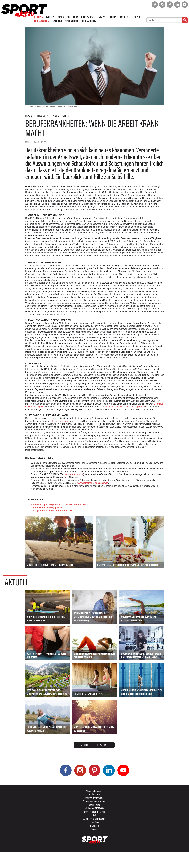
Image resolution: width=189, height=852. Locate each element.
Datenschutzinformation (94, 798)
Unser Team (94, 822)
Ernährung (57, 21)
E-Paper (136, 17)
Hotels (113, 17)
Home (28, 116)
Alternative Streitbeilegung (94, 818)
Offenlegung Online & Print (94, 811)
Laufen (50, 17)
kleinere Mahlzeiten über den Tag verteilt (125, 407)
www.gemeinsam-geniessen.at (92, 483)
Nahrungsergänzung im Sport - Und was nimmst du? (58, 505)
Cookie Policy (94, 805)
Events (124, 17)
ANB (94, 815)
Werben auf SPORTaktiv (94, 808)
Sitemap (94, 829)
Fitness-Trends (89, 21)
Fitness (38, 17)
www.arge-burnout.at (73, 474)
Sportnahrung (72, 21)
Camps (101, 17)
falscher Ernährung (59, 421)
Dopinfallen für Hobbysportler (46, 507)
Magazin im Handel (94, 794)
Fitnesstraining (41, 21)
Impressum (94, 825)
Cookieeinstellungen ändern (94, 801)
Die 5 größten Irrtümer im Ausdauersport (52, 510)
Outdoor (72, 17)
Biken (61, 17)
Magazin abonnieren (94, 791)
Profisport (87, 17)
